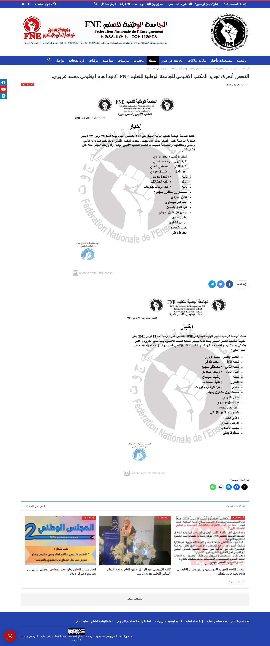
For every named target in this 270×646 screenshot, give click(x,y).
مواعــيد (108, 60)
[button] (96, 4)
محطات (139, 60)
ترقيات (93, 60)
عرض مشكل (108, 4)
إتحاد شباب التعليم (240, 621)
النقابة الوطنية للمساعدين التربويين (134, 621)
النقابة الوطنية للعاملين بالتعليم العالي (94, 621)
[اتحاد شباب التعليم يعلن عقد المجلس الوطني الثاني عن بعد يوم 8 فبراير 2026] (60, 541)
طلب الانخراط (128, 4)
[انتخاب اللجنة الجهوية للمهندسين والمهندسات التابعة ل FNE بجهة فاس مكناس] (209, 541)
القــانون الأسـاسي (180, 4)
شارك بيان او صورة (207, 4)
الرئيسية (242, 60)
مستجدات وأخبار (221, 60)
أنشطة (152, 60)
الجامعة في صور (172, 60)
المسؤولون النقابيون (152, 4)
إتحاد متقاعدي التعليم (217, 621)
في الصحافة (76, 60)
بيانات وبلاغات (197, 60)
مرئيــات (123, 60)
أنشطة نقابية (27, 84)
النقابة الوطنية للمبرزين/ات (168, 621)
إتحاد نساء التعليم (194, 621)
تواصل (60, 60)
